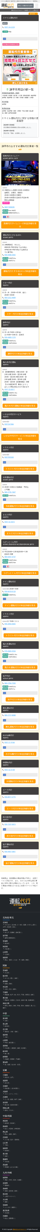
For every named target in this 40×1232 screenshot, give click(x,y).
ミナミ (11, 1094)
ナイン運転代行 (9, 581)
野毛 (6, 1006)
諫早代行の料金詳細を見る (20, 353)
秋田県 (5, 946)
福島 (23, 960)
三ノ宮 (7, 1099)
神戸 (15, 1099)
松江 (6, 1129)
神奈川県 (6, 1003)
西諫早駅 (9, 97)
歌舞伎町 (31, 1000)
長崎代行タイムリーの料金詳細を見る (20, 225)
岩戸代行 (6, 676)
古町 (6, 1021)
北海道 (5, 922)
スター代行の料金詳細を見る (20, 313)
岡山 (6, 1134)
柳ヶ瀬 (7, 1054)
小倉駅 (19, 1180)
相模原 (27, 1006)
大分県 (5, 1199)
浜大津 (7, 1083)
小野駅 (19, 111)
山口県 (5, 1143)
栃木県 (5, 976)
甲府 (6, 1043)
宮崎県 (5, 1205)
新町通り (19, 932)
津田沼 (27, 995)
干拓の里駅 (25, 111)
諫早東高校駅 (12, 113)
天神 (14, 1180)
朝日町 (7, 1123)
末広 (13, 927)
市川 (18, 995)
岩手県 (5, 935)
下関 (6, 1145)
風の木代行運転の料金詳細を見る (20, 405)
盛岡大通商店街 (10, 938)
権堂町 (14, 1048)
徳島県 (5, 1148)
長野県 (5, 1046)
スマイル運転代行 (10, 18)
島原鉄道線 (6, 108)
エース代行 (7, 790)
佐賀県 (5, 1183)
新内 (6, 1110)
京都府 (5, 1086)
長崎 (6, 1191)
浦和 (14, 989)
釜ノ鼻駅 (4, 113)
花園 (24, 925)
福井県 (5, 1035)
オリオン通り (9, 978)
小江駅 (20, 95)
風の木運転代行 (9, 644)
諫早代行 (6, 322)
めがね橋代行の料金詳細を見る (20, 753)
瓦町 (6, 1156)
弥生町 (12, 1123)
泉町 (16, 978)
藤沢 (4, 1008)
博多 (6, 1180)
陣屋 (27, 960)
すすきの (7, 925)
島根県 (5, 1126)
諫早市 (5, 23)
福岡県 (5, 1177)
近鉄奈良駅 (13, 1105)
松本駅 (23, 1048)
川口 (10, 989)
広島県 (5, 1137)
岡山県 (5, 1132)
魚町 (19, 1099)
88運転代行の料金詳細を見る (20, 781)
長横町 (12, 932)
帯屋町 (7, 1167)
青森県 (5, 930)
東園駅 (27, 97)
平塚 (18, 1006)
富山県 (5, 1024)
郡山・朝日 (8, 960)
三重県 (5, 1075)
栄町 (32, 995)
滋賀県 (5, 1080)
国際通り (12, 1218)
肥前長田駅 (26, 95)
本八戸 (7, 932)
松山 (6, 1218)
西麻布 (7, 1000)
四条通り (7, 1088)
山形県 (5, 952)
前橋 (6, 984)
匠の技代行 (7, 817)
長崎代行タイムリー (11, 156)
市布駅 (22, 97)
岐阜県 (5, 1051)
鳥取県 (5, 1121)
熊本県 (5, 1194)
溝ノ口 (33, 1006)
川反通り (7, 949)
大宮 (6, 989)
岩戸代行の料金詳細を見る (20, 699)
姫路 (11, 1099)
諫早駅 (4, 97)
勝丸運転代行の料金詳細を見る (20, 726)
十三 (15, 1094)
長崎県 (26, 10)
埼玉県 (5, 987)
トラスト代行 (8, 447)
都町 (6, 1202)
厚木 (22, 1006)
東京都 (5, 998)
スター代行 (7, 283)
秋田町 (7, 1151)
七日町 (7, 954)
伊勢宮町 (17, 1129)
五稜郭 (9, 927)
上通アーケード (10, 1196)
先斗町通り (15, 1088)
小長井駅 (4, 95)
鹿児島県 (6, 1210)
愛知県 (5, 1062)
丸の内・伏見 (15, 1064)
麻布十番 (24, 1000)
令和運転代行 (8, 477)
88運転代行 (7, 762)
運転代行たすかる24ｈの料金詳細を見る (20, 273)
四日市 (7, 1077)
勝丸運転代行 (8, 708)
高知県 (5, 1165)
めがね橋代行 (8, 735)
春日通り (12, 1043)
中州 (10, 1180)
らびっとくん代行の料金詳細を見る (20, 573)
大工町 (7, 973)
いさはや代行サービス (12, 414)
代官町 (11, 1129)
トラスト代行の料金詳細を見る (20, 468)
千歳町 (18, 1059)
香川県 (5, 1154)
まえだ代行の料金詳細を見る (20, 533)
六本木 (18, 1000)
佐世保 (11, 1191)
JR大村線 (5, 102)
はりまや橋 (13, 1167)
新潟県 (5, 1018)
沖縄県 (5, 1216)
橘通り (14, 1207)
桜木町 (7, 1026)
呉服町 (7, 1059)
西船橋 (7, 995)
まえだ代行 (7, 514)
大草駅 (31, 97)
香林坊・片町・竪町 (11, 1032)
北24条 (14, 925)
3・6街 (19, 925)
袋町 (18, 1048)
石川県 (5, 1029)
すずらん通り (31, 925)
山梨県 (5, 1040)
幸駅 (14, 111)
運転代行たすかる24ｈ (12, 235)
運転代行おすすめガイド (17, 10)
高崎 (10, 984)
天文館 (7, 1213)
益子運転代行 (8, 844)
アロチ (11, 1110)
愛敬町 (7, 1185)
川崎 (14, 1006)
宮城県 (5, 941)
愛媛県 (5, 1159)
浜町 (15, 1191)
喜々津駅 (16, 97)
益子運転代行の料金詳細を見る (20, 863)
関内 (10, 1006)
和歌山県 (6, 1108)
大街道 (7, 1162)
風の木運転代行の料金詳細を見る (20, 667)
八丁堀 (7, 1140)
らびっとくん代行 (10, 542)
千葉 (22, 995)
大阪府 (5, 1091)
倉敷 (10, 1134)
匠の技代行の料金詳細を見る (20, 835)
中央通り (7, 1048)
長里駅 (10, 95)
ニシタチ (7, 1207)
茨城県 (5, 970)
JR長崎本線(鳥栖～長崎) (10, 93)
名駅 (8, 1064)
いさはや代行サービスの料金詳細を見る (20, 437)
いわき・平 (16, 960)
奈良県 (5, 1102)
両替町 (12, 1059)
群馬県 (5, 981)
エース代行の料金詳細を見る (20, 808)
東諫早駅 (33, 95)
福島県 (5, 957)
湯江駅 (15, 95)
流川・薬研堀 (14, 1140)
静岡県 (5, 1057)
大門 (4, 927)
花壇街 (12, 1000)
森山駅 (31, 111)
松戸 (11, 995)
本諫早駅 (9, 111)
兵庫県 (5, 1097)
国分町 (7, 943)
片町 (6, 1037)
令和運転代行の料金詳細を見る (20, 506)
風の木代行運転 (9, 362)
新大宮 (7, 1105)
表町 (14, 1134)
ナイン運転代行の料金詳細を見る (20, 605)
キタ (6, 1094)
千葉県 (5, 992)
